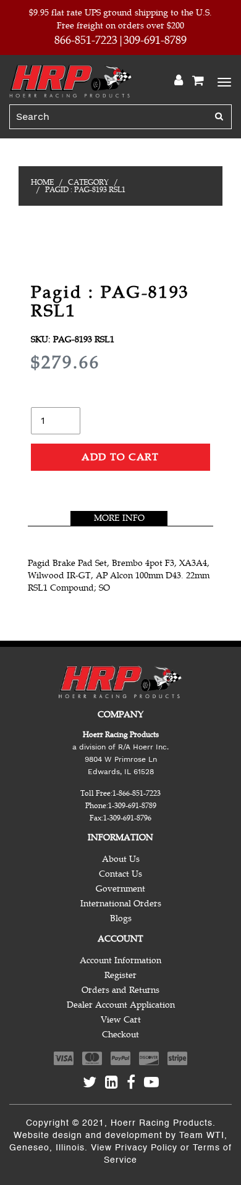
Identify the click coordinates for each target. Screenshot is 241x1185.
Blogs (121, 918)
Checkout (120, 1034)
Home (42, 182)
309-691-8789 (155, 40)
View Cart (121, 1019)
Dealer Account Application (121, 1005)
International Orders (120, 903)
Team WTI (201, 1135)
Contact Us (120, 874)
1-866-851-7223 (136, 793)
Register (120, 975)
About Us (121, 859)
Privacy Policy (146, 1148)
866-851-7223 (85, 40)
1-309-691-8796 (127, 818)
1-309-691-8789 (132, 806)
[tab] (118, 518)
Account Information (120, 960)
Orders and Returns (120, 990)
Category (88, 182)
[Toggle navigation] (222, 81)
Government (120, 888)
